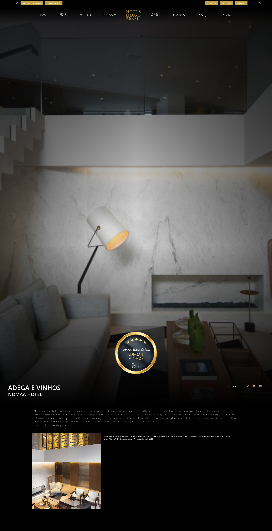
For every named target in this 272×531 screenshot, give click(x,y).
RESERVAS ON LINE (53, 3)
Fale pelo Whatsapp (32, 3)
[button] (242, 386)
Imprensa (226, 3)
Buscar (254, 3)
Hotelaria (211, 3)
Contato (241, 3)
